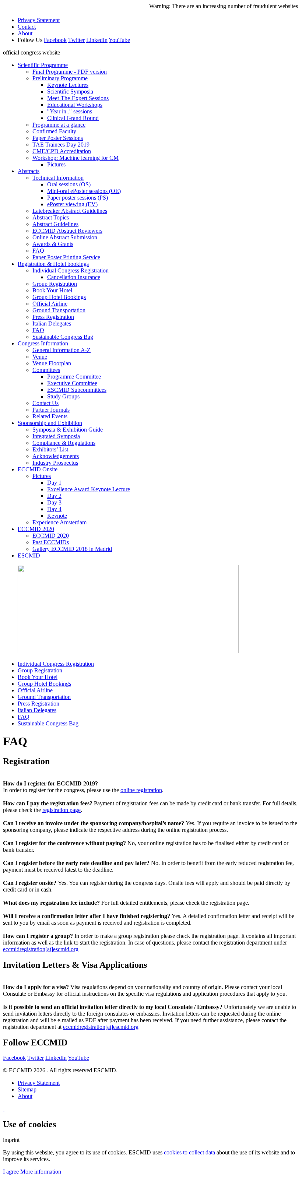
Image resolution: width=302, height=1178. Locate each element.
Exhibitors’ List (50, 449)
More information (40, 1171)
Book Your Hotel (52, 290)
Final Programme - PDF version (69, 71)
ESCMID (29, 555)
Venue (39, 357)
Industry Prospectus (55, 463)
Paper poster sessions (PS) (77, 197)
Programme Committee (74, 376)
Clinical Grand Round (73, 118)
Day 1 (54, 482)
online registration (141, 790)
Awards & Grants (52, 244)
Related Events (49, 416)
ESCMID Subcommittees (76, 390)
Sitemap (27, 1089)
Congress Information (43, 343)
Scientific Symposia (70, 91)
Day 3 (54, 502)
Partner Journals (51, 410)
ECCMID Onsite (37, 469)
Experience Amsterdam (59, 522)
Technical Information (58, 178)
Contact (27, 27)
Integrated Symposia (56, 436)
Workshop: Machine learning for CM (75, 158)
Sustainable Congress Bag (62, 337)
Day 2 (54, 496)
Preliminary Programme (60, 78)
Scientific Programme (43, 65)
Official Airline (49, 303)
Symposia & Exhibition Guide (67, 429)
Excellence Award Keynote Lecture (88, 489)
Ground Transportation (58, 310)
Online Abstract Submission (64, 237)
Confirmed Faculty (54, 131)
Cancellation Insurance (73, 277)
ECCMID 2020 (36, 529)
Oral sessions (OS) (69, 184)
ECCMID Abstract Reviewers (67, 231)
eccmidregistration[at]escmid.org (40, 949)
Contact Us (45, 403)
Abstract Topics (50, 217)
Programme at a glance (58, 125)
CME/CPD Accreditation (61, 151)
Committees (46, 370)
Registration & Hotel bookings (53, 264)
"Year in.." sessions (69, 111)
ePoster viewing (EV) (72, 204)
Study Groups (63, 396)
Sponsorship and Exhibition (50, 423)
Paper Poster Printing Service (66, 257)
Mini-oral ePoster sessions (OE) (84, 191)
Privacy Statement (39, 20)
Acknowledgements (55, 456)
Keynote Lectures (67, 85)
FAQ (38, 250)
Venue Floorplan (51, 363)
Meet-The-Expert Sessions (78, 98)
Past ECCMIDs (50, 542)
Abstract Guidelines (55, 224)
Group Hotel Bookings (59, 297)
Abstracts (28, 171)
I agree (11, 1171)
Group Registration (54, 284)
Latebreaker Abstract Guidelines (69, 211)
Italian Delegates (51, 323)
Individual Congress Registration (70, 270)
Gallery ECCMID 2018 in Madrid (72, 549)
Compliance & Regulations (63, 443)
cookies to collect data (189, 1152)
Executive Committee (72, 383)
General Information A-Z (61, 350)
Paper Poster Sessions (57, 138)
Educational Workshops (74, 105)
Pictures (56, 164)
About (25, 33)
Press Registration (53, 317)
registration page (61, 810)
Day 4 (54, 509)
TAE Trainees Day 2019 (60, 144)
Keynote (57, 516)
